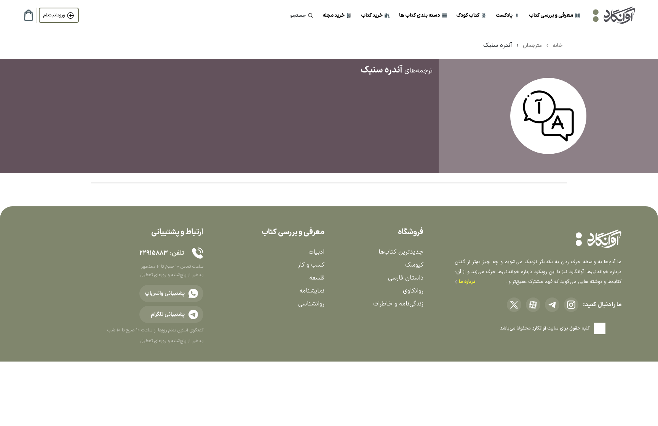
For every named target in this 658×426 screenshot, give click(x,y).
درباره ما (467, 282)
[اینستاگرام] (571, 304)
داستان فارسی (405, 278)
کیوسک (414, 265)
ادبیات (316, 252)
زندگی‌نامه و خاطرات (398, 304)
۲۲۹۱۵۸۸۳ (153, 253)
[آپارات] (533, 304)
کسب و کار (311, 265)
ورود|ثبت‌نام (54, 15)
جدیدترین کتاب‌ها (401, 252)
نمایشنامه (311, 291)
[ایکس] (514, 304)
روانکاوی (413, 291)
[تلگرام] (552, 304)
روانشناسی (311, 304)
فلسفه (316, 278)
